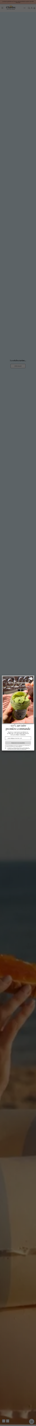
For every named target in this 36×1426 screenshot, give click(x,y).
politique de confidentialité (24, 745)
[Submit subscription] (18, 743)
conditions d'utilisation (10, 746)
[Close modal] (31, 678)
